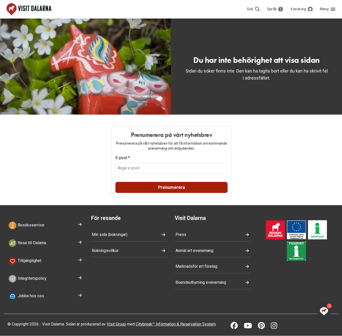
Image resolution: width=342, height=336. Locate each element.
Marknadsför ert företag (196, 266)
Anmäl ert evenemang (194, 250)
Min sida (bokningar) (109, 234)
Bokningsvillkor (105, 250)
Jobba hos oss (30, 296)
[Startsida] (29, 9)
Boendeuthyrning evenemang (201, 282)
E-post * (122, 157)
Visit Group (116, 324)
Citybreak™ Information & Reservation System (176, 324)
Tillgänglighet (29, 260)
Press (181, 234)
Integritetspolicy (32, 278)
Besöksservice (30, 225)
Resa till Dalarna (31, 242)
